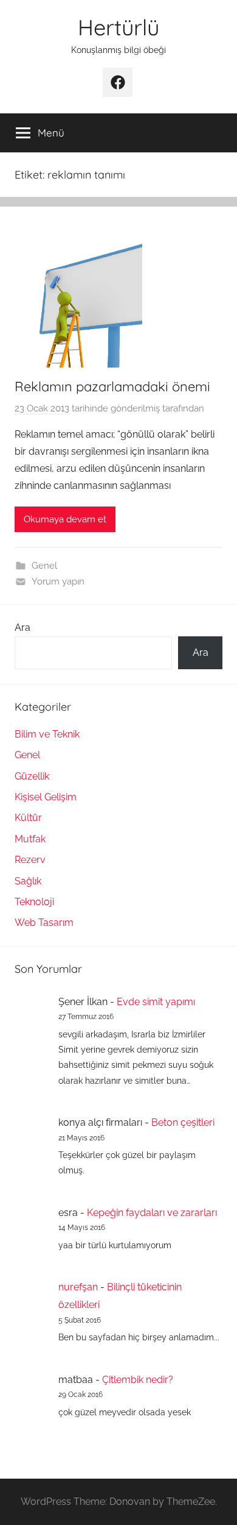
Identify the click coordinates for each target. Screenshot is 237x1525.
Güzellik (32, 776)
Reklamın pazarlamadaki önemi (112, 386)
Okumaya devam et (65, 519)
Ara (22, 627)
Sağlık (28, 881)
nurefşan (78, 1287)
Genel (44, 565)
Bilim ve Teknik (47, 734)
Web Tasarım (44, 922)
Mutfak (30, 839)
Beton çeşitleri (183, 1122)
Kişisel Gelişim (46, 797)
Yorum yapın (58, 581)
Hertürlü (118, 27)
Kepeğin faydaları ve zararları (152, 1212)
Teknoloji (34, 902)
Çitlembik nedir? (137, 1379)
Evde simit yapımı (156, 1002)
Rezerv (30, 860)
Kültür (28, 817)
